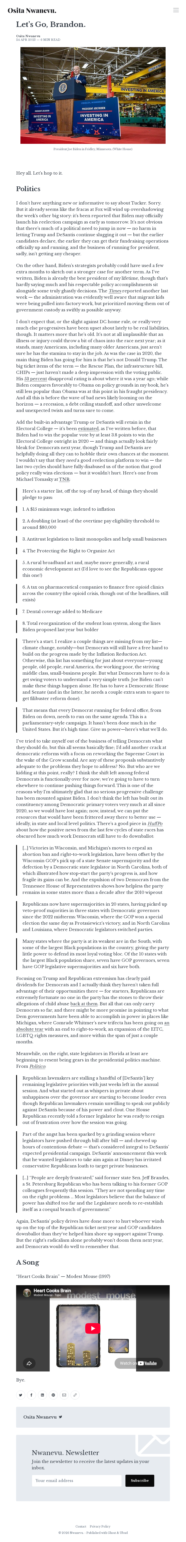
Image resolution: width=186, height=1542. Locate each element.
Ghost (112, 1533)
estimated (88, 428)
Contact (81, 1526)
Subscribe (140, 1481)
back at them (84, 1003)
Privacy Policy (100, 1526)
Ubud (124, 1533)
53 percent (35, 378)
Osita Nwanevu (40, 1417)
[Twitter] (60, 1417)
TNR (64, 479)
